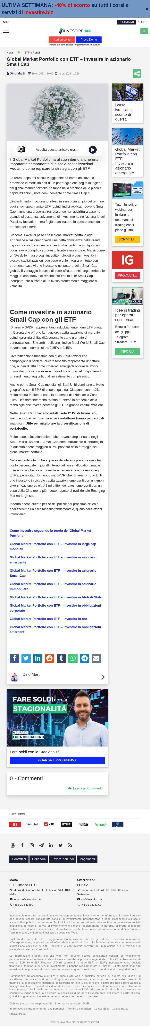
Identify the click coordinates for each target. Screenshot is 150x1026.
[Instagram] (32, 845)
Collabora (39, 859)
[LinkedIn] (37, 658)
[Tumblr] (61, 658)
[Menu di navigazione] (6, 31)
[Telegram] (84, 658)
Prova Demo (89, 39)
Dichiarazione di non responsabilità (31, 1003)
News (10, 52)
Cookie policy (120, 1008)
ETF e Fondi (32, 52)
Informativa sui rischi (67, 1003)
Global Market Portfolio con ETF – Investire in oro (48, 619)
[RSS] (70, 845)
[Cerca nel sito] (144, 31)
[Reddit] (49, 658)
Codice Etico (101, 1008)
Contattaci (19, 859)
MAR (86, 1003)
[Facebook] (14, 658)
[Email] (96, 658)
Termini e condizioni (79, 1008)
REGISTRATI (126, 22)
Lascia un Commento (88, 788)
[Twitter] (26, 658)
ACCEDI (142, 22)
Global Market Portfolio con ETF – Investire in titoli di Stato (56, 597)
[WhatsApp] (73, 658)
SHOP (6, 22)
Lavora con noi (63, 859)
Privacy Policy (17, 1013)
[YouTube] (13, 845)
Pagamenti (87, 859)
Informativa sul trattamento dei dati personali (36, 1008)
